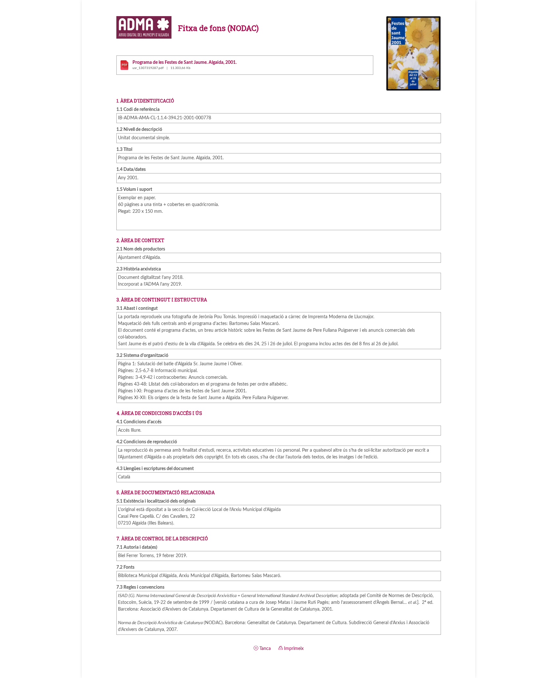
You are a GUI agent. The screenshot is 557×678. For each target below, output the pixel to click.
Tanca (264, 648)
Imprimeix (293, 648)
